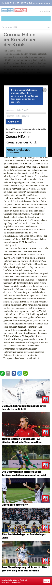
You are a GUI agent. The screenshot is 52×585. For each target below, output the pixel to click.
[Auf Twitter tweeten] (19, 373)
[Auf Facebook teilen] (14, 373)
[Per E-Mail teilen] (8, 373)
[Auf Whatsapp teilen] (25, 373)
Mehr (46, 581)
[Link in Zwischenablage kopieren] (2, 373)
